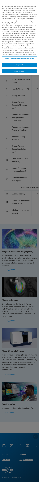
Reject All (19, 65)
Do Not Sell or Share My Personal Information (19, 58)
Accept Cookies (20, 71)
